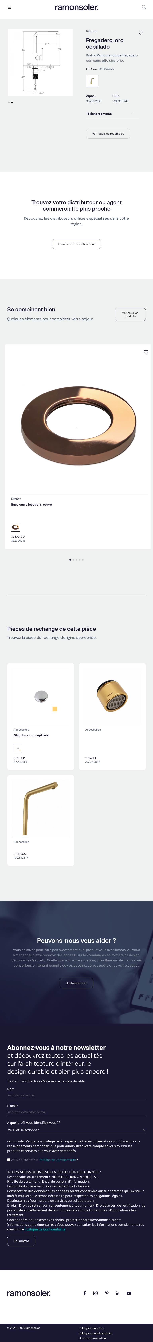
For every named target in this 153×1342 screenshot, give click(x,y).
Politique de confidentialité (95, 1333)
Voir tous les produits (130, 314)
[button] (9, 102)
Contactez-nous (76, 983)
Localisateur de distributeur (76, 244)
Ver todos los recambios (108, 133)
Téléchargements (99, 114)
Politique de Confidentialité (57, 1160)
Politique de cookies (91, 1328)
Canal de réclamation (92, 1338)
